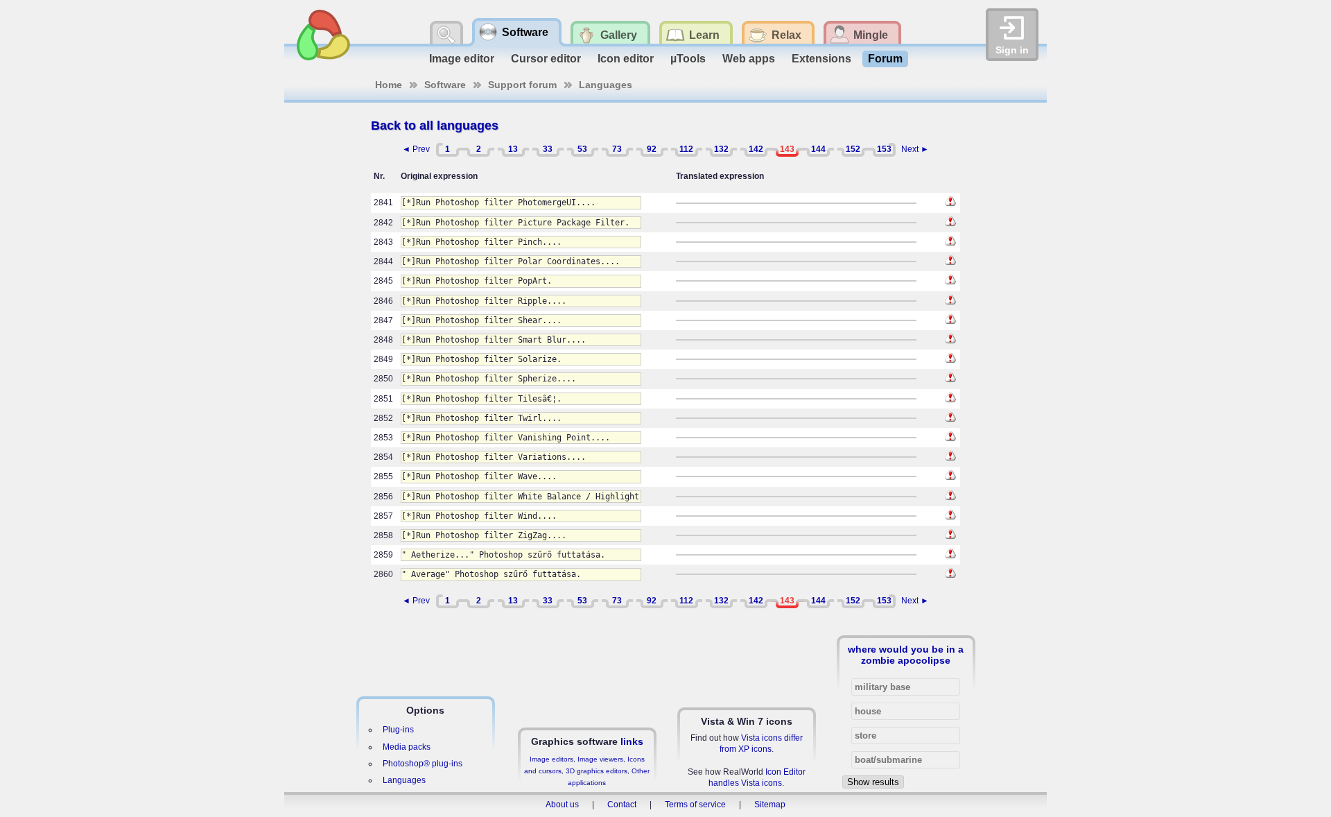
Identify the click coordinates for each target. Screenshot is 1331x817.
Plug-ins (398, 729)
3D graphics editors (596, 771)
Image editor (461, 58)
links (631, 741)
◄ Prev (416, 149)
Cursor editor (546, 58)
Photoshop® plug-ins (422, 763)
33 (548, 149)
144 (818, 149)
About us (562, 804)
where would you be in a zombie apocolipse (906, 655)
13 (513, 149)
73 (617, 149)
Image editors (551, 759)
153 (884, 149)
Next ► (915, 149)
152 (853, 149)
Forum (885, 58)
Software (445, 84)
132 (721, 149)
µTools (688, 58)
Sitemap (769, 804)
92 (651, 149)
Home (388, 84)
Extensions (821, 58)
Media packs (406, 747)
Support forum (522, 84)
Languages (605, 84)
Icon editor (626, 58)
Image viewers (600, 759)
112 (686, 149)
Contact (621, 804)
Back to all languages (434, 125)
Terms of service (695, 804)
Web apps (748, 58)
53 (582, 149)
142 (756, 149)
